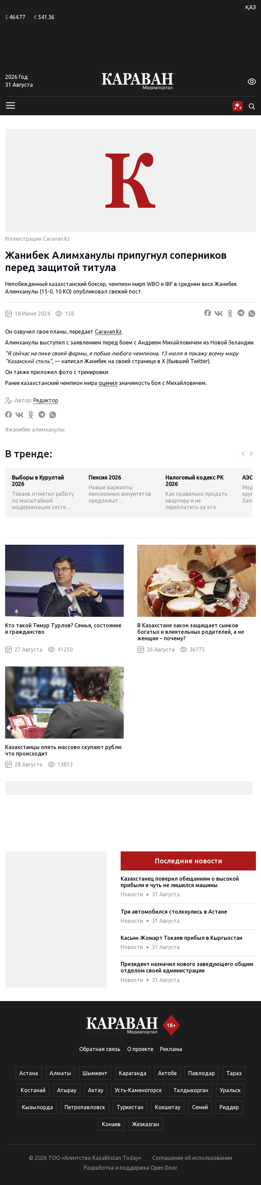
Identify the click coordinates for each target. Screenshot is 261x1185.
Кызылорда (37, 1107)
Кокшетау (167, 1107)
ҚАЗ (250, 7)
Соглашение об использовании (192, 1158)
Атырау (66, 1090)
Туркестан (130, 1107)
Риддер (229, 1107)
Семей (200, 1107)
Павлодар (201, 1073)
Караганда (132, 1073)
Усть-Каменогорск (138, 1090)
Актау (95, 1090)
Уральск (230, 1090)
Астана (28, 1073)
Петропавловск (85, 1107)
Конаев (111, 1124)
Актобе (167, 1073)
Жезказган (145, 1124)
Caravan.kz (108, 331)
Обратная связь (99, 1049)
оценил (108, 383)
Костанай (33, 1090)
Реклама (171, 1049)
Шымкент (95, 1073)
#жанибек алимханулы (35, 429)
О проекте (140, 1049)
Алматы (60, 1073)
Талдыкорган (190, 1090)
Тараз (234, 1073)
